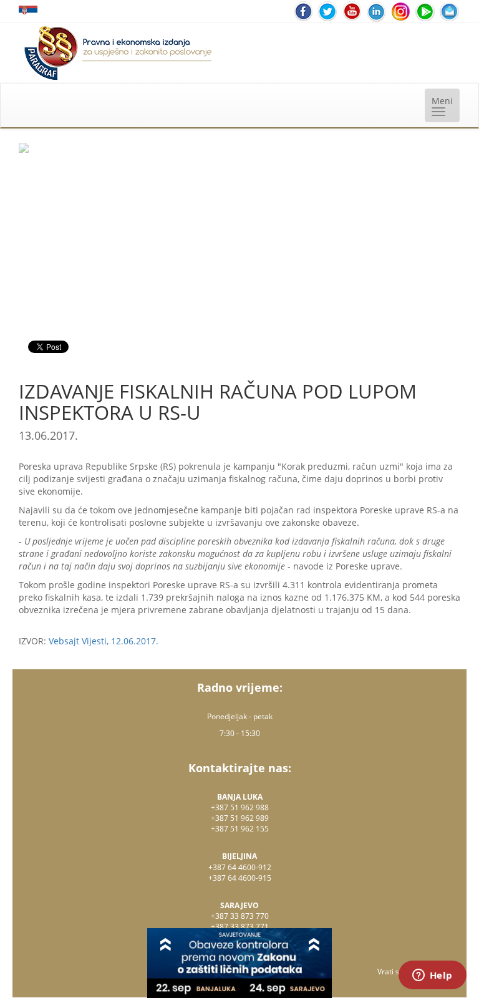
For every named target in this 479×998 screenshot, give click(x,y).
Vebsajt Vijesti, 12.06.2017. (103, 641)
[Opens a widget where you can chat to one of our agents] (432, 976)
